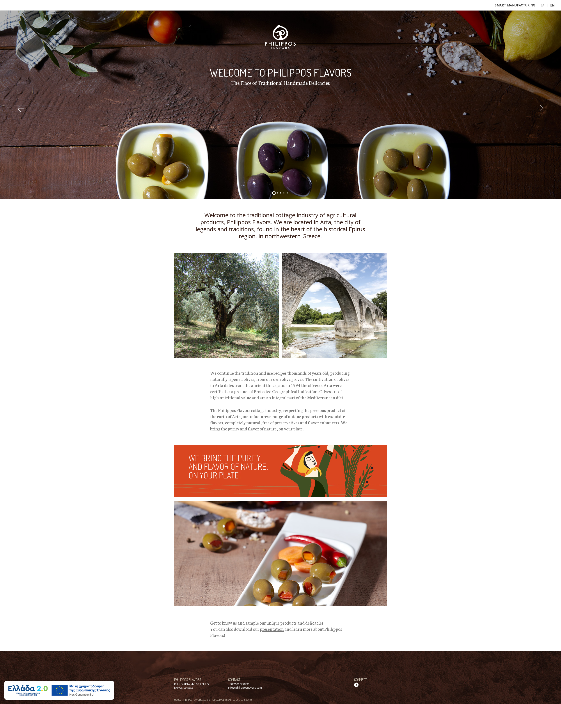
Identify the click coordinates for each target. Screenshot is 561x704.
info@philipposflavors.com (245, 688)
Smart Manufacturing (515, 5)
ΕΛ (542, 5)
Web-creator (246, 699)
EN (552, 5)
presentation (272, 629)
